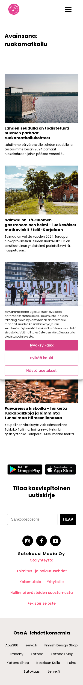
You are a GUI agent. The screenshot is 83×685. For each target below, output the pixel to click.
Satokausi (32, 671)
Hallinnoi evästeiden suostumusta (41, 592)
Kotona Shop (18, 662)
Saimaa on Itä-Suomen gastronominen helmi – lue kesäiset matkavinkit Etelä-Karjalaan (41, 224)
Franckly (16, 653)
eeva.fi (31, 645)
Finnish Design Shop (61, 645)
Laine (72, 662)
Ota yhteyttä (41, 560)
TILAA (68, 519)
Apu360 (11, 645)
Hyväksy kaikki (41, 345)
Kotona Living (62, 653)
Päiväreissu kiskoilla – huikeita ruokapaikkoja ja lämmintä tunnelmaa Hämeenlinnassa (36, 413)
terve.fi (54, 671)
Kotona (37, 653)
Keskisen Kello (48, 662)
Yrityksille (55, 581)
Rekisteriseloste (41, 603)
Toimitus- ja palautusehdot (41, 571)
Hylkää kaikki (41, 357)
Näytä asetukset (41, 370)
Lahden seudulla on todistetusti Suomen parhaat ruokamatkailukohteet (37, 133)
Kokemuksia (30, 581)
